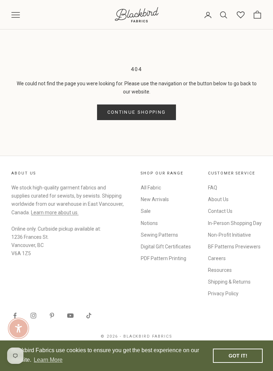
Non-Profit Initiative (229, 235)
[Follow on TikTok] (88, 315)
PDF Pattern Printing (163, 258)
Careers (217, 258)
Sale (146, 211)
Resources (220, 270)
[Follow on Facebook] (14, 315)
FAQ (212, 187)
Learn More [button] (48, 360)
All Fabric (151, 187)
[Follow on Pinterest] (51, 315)
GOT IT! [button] (238, 356)
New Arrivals (155, 199)
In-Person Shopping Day (235, 223)
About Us (218, 199)
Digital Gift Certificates (166, 246)
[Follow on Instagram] (33, 315)
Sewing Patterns (159, 235)
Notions (149, 223)
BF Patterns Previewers (234, 246)
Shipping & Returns (229, 282)
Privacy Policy (223, 293)
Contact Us (220, 211)
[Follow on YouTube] (70, 315)
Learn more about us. (55, 212)
